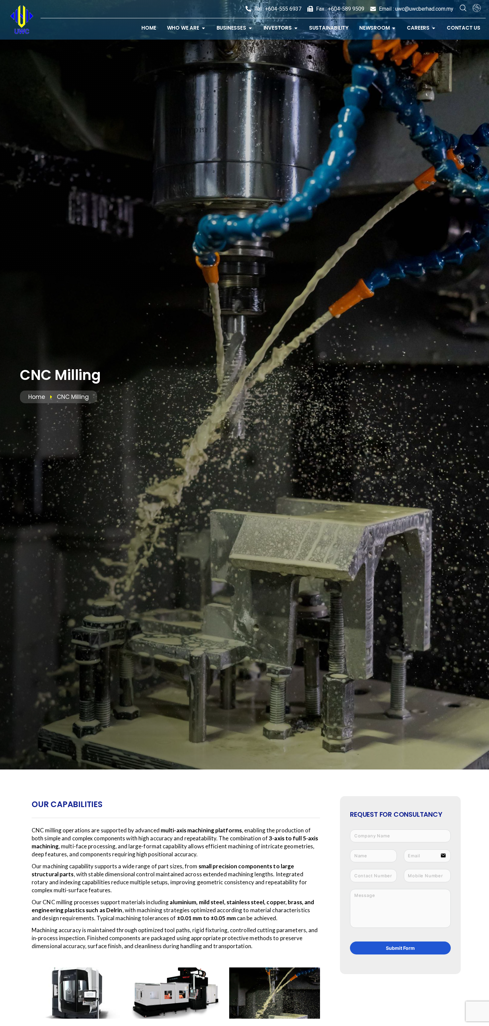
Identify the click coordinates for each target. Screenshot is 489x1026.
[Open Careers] (433, 28)
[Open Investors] (295, 28)
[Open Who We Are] (203, 28)
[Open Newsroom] (393, 28)
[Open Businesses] (250, 28)
